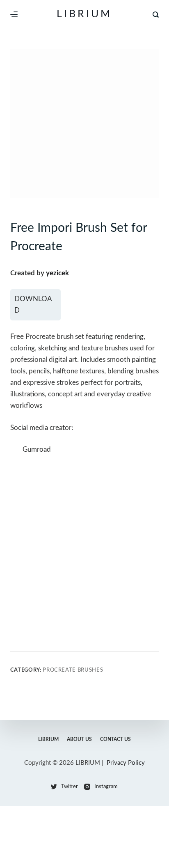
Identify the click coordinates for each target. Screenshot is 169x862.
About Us (79, 739)
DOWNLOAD (33, 304)
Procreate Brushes (73, 670)
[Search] (156, 14)
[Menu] (14, 14)
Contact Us (115, 739)
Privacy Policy (126, 763)
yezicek (57, 273)
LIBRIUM (84, 14)
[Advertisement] (84, 552)
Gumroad (37, 449)
